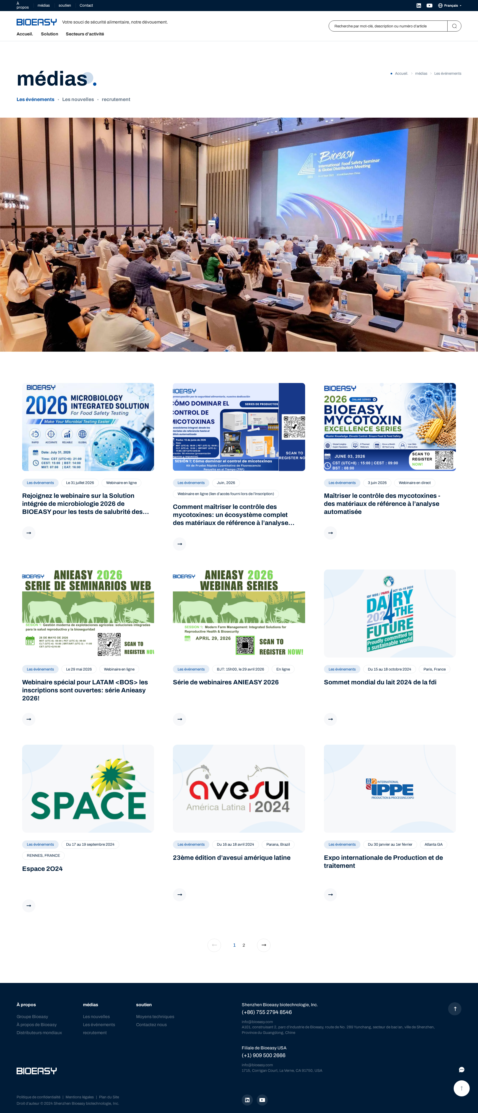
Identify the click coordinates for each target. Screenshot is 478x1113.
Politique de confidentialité (38, 1097)
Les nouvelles (78, 99)
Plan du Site (109, 1097)
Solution (49, 34)
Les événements (35, 99)
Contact (86, 5)
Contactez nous (151, 1024)
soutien (65, 5)
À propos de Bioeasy (37, 1024)
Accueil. (25, 34)
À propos (23, 5)
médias (44, 5)
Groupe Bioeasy (32, 1016)
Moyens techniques (155, 1016)
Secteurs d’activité (85, 34)
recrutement (116, 99)
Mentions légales (80, 1097)
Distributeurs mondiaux (39, 1032)
